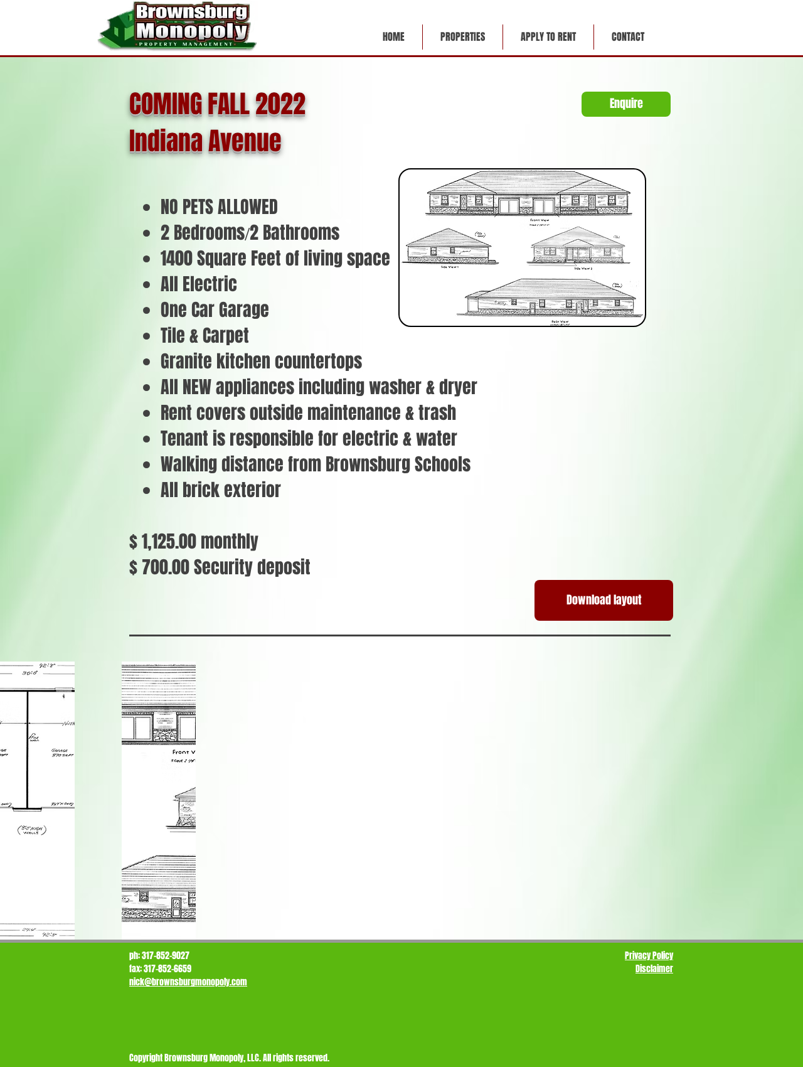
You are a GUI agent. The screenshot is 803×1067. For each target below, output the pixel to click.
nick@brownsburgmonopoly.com (188, 982)
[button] (462, 37)
